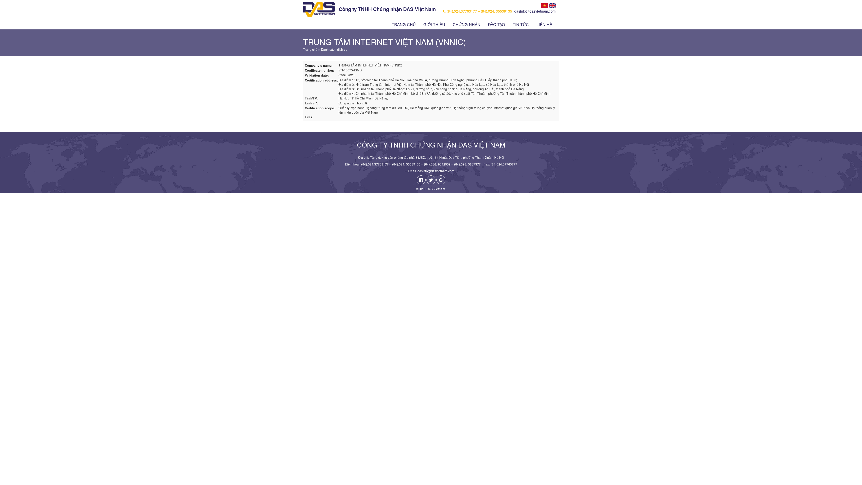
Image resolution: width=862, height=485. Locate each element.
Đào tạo (496, 24)
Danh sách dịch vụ (334, 49)
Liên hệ (544, 24)
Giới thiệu (434, 24)
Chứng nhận (466, 24)
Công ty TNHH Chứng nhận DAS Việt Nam (387, 9)
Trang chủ (404, 24)
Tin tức (521, 24)
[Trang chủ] (319, 10)
